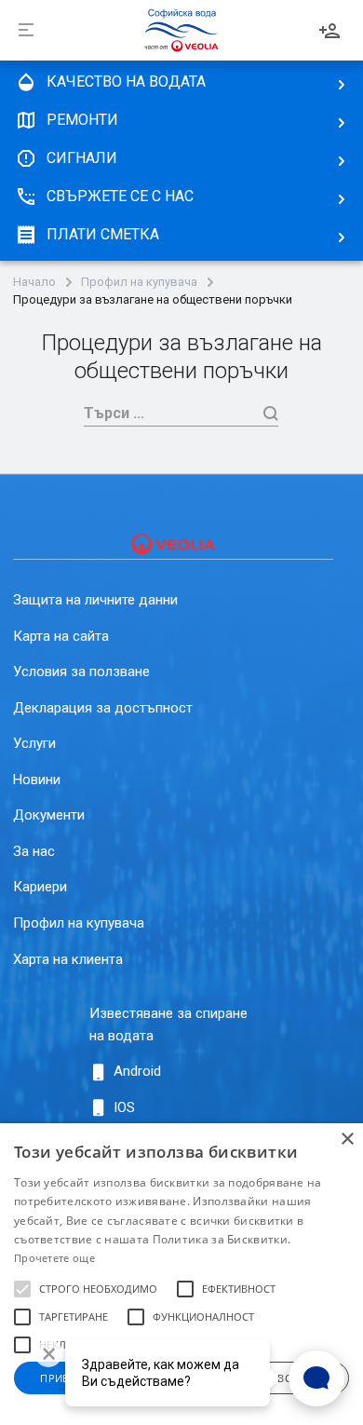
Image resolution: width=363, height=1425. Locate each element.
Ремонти (82, 120)
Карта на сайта (61, 636)
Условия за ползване (81, 671)
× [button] (347, 1140)
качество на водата (126, 81)
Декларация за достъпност (103, 707)
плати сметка (103, 234)
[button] (22, 1289)
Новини (36, 779)
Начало (34, 282)
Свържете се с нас (120, 196)
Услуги (34, 743)
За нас (34, 851)
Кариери (40, 886)
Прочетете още (54, 1258)
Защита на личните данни (95, 599)
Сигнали (82, 158)
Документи (49, 815)
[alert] (181, 1274)
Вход (329, 31)
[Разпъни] (26, 30)
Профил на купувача (139, 282)
